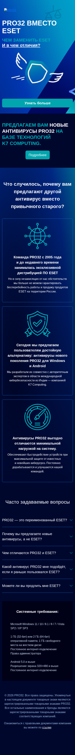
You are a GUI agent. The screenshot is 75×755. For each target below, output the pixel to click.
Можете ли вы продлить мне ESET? (31, 586)
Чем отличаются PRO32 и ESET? (29, 553)
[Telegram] (50, 735)
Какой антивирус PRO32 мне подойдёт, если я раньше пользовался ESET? (34, 569)
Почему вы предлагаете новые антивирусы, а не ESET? (27, 536)
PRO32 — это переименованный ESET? (34, 520)
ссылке (46, 727)
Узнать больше (38, 103)
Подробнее (38, 155)
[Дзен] (25, 735)
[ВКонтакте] (33, 735)
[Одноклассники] (42, 735)
